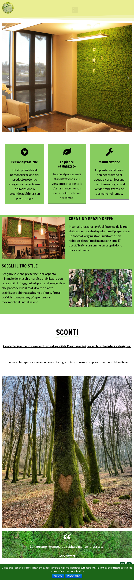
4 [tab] (70, 129)
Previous (7, 77)
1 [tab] (60, 129)
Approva (58, 576)
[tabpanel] (67, 77)
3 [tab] (67, 129)
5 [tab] (74, 129)
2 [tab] (63, 129)
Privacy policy (73, 576)
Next (127, 77)
